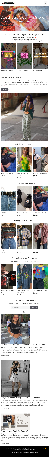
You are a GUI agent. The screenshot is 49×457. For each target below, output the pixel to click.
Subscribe (34, 307)
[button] (2, 19)
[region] (24, 18)
